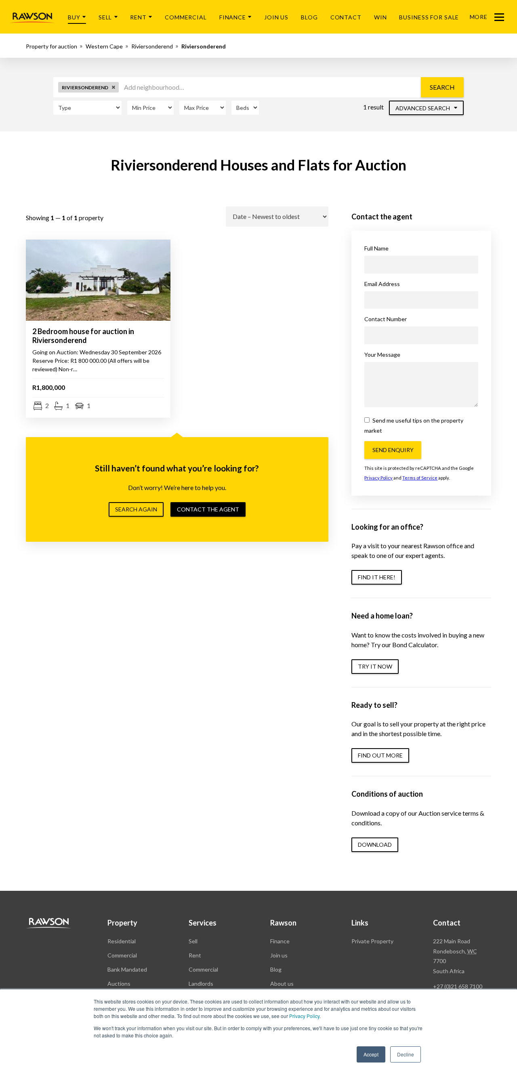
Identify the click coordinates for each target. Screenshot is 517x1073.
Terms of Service (419, 477)
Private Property (372, 941)
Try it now (375, 666)
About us (282, 983)
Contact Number (385, 319)
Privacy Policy (304, 1015)
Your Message (382, 354)
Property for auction (51, 46)
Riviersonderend (152, 46)
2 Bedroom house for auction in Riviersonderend (83, 336)
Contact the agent (208, 509)
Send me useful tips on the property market (413, 425)
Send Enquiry (393, 449)
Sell (105, 17)
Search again (136, 509)
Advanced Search (423, 108)
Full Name (376, 248)
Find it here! (376, 577)
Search (442, 87)
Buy (74, 17)
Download (375, 844)
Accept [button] (371, 1054)
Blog (309, 17)
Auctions (118, 983)
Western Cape (104, 46)
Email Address (382, 283)
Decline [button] (405, 1054)
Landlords (201, 983)
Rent (138, 17)
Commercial (186, 17)
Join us (279, 955)
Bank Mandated (127, 969)
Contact (345, 17)
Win (380, 17)
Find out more (380, 755)
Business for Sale (429, 17)
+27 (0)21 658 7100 (457, 986)
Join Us (276, 17)
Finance (232, 17)
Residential (121, 941)
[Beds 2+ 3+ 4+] (245, 108)
